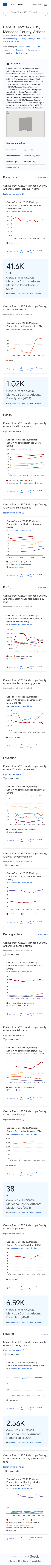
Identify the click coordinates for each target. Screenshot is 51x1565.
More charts (43, 177)
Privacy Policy (35, 1561)
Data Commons (16, 4)
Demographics (34, 50)
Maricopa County (17, 39)
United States (40, 39)
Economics (25, 47)
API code (21, 251)
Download (12, 251)
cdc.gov (15, 449)
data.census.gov (28, 796)
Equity (7, 50)
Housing (8, 53)
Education (19, 50)
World (19, 41)
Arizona (29, 39)
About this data (27, 211)
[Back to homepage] (5, 4)
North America (9, 41)
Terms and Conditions (19, 1561)
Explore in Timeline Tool (35, 251)
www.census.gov (12, 167)
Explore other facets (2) (13, 194)
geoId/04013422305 (27, 35)
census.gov (16, 211)
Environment (21, 53)
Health (37, 47)
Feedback (37, 4)
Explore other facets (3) (13, 1035)
